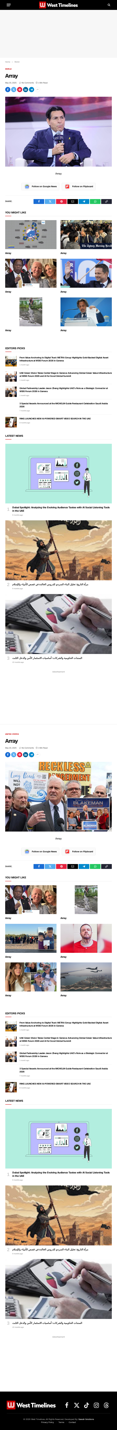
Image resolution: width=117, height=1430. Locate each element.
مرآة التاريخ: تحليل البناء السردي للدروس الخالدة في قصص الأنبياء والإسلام (50, 584)
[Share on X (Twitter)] (13, 89)
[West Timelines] (58, 5)
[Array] (58, 131)
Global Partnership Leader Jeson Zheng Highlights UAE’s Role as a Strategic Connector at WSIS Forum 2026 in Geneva (64, 390)
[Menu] (9, 5)
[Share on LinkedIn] (25, 89)
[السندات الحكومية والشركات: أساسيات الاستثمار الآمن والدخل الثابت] (58, 624)
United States (12, 734)
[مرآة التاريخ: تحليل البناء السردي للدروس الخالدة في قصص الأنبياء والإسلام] (58, 550)
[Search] (108, 5)
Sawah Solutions (86, 1419)
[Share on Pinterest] (19, 89)
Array (8, 253)
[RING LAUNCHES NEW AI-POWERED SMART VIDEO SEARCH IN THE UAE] (11, 422)
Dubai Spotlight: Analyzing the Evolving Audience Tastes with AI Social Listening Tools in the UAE (61, 509)
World (8, 69)
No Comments (28, 83)
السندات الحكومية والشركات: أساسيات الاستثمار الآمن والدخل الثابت (47, 658)
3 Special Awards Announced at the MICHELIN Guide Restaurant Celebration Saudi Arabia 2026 (64, 405)
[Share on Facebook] (7, 89)
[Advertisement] (58, 34)
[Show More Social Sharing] (37, 89)
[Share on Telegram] (31, 89)
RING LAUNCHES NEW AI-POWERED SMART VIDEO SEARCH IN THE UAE (55, 418)
